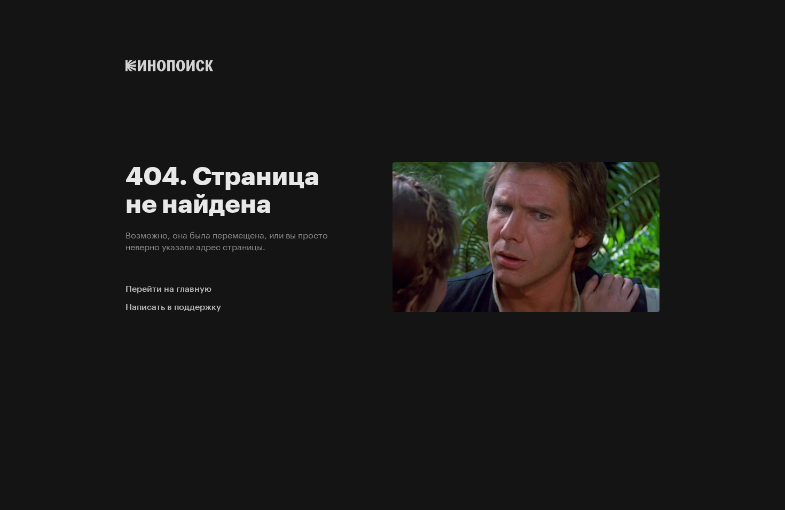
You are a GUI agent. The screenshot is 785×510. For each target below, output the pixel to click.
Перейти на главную (168, 289)
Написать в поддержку (173, 307)
